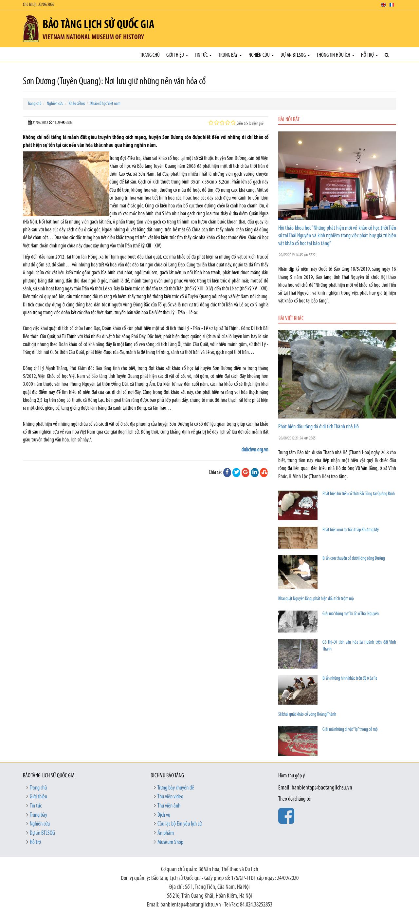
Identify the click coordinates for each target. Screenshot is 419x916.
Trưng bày (228, 55)
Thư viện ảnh (168, 806)
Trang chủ (150, 55)
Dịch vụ (163, 815)
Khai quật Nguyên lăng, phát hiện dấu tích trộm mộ (316, 598)
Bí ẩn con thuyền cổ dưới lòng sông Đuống (353, 558)
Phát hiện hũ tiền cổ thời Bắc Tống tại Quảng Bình (358, 494)
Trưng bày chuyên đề (175, 788)
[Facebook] (227, 472)
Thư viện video (170, 797)
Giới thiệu (175, 55)
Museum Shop (170, 843)
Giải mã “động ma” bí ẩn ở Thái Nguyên (350, 614)
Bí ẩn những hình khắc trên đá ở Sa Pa (349, 678)
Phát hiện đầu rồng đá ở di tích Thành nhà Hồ (318, 427)
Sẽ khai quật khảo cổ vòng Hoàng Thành (307, 714)
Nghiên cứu (259, 55)
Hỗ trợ (368, 55)
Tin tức (202, 55)
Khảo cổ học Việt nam (105, 103)
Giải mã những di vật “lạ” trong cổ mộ (350, 729)
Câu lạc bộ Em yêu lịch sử (179, 824)
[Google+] (245, 472)
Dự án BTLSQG (294, 55)
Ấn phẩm (165, 833)
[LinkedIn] (255, 472)
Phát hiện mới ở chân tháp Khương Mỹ (350, 530)
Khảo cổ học (77, 103)
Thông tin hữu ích (334, 55)
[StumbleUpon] (264, 472)
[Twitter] (236, 472)
